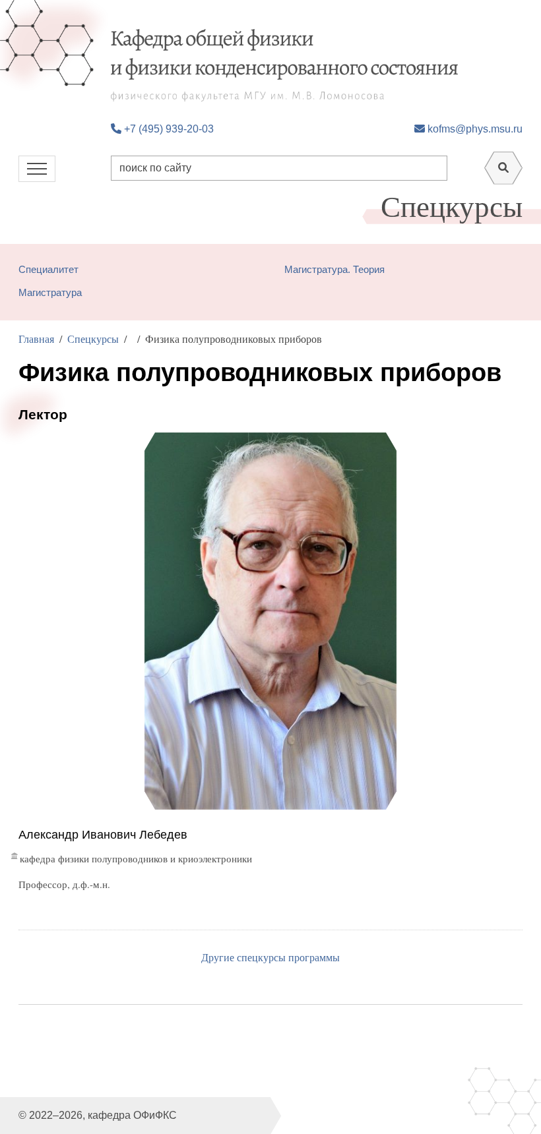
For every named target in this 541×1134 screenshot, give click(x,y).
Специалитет (48, 269)
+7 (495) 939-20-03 (167, 128)
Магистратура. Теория (334, 269)
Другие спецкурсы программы (270, 957)
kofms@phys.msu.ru (474, 128)
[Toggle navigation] (36, 169)
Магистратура (50, 292)
